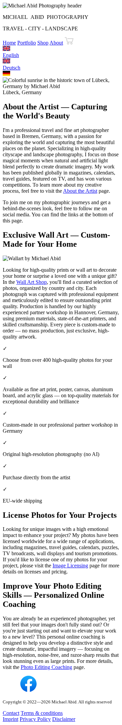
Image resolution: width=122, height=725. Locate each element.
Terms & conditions (42, 713)
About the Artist (80, 191)
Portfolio (26, 43)
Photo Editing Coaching (46, 667)
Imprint (10, 719)
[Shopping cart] (69, 43)
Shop (42, 43)
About (56, 43)
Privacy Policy (35, 719)
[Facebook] (28, 690)
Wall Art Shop (31, 282)
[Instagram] (11, 690)
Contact (11, 713)
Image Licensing (70, 565)
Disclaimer (63, 719)
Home (9, 43)
